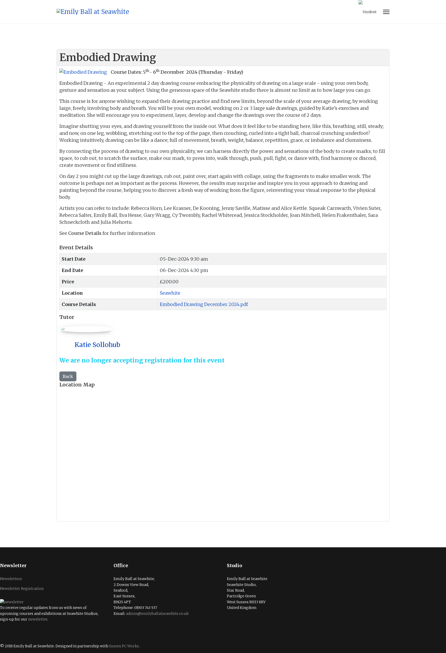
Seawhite (170, 293)
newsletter (37, 619)
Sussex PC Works (124, 646)
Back (68, 376)
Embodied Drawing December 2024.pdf (204, 304)
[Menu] (386, 11)
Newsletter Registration (22, 588)
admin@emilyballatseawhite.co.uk (157, 613)
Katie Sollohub (97, 345)
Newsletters (11, 578)
